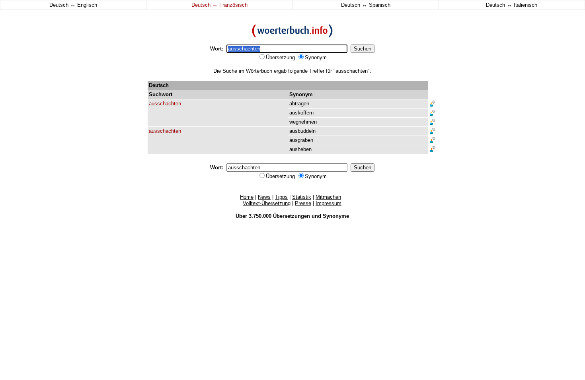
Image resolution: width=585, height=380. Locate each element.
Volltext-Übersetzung (267, 203)
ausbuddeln (302, 131)
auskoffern (301, 113)
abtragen (299, 104)
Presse (303, 203)
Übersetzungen (291, 216)
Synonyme (336, 216)
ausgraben (301, 140)
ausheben (300, 149)
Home (247, 197)
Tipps (281, 197)
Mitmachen (328, 197)
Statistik (301, 197)
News (264, 197)
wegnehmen (303, 122)
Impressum (328, 203)
